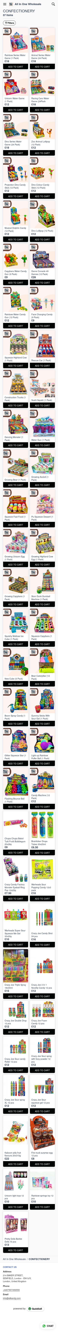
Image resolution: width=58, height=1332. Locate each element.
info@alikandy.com (12, 1298)
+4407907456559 (11, 1289)
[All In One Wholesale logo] (11, 4)
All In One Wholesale (28, 4)
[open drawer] (5, 4)
